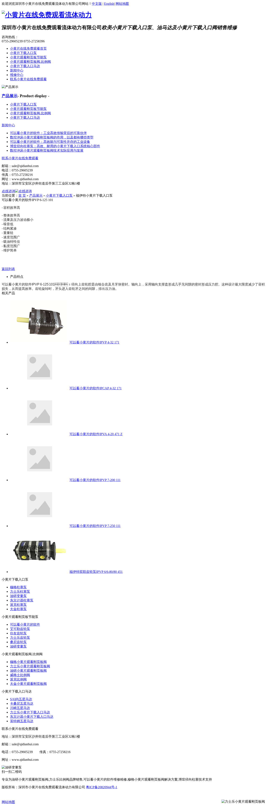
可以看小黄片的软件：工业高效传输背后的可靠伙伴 (48, 133)
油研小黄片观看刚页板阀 (28, 670)
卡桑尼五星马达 (21, 703)
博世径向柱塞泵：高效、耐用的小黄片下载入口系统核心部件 (55, 146)
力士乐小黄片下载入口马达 (30, 712)
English (109, 3)
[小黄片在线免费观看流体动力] (47, 15)
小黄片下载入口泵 (23, 53)
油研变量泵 (18, 596)
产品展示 (10, 96)
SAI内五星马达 (21, 699)
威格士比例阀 (20, 675)
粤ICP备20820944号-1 (101, 787)
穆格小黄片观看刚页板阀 (28, 662)
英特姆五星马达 (21, 721)
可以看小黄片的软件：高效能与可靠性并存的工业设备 (50, 141)
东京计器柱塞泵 (21, 600)
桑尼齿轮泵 (18, 642)
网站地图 (122, 3)
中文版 (97, 3)
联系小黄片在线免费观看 (28, 79)
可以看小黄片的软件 (25, 624)
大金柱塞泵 (18, 609)
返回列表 (8, 269)
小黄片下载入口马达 (25, 66)
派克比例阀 (18, 679)
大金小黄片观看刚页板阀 (28, 683)
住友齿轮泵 (18, 633)
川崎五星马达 (20, 708)
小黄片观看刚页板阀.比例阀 (30, 61)
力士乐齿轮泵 (20, 637)
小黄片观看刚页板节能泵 (28, 57)
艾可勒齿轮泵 (20, 629)
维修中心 (16, 75)
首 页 (22, 195)
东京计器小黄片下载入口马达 (31, 716)
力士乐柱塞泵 (20, 591)
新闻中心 (16, 70)
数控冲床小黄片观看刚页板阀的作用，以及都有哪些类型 (51, 137)
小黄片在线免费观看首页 (28, 48)
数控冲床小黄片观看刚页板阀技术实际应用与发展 (46, 150)
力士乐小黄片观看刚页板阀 (30, 666)
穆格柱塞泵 (18, 587)
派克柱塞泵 (18, 604)
